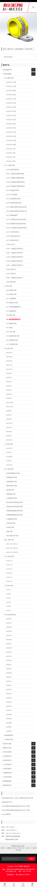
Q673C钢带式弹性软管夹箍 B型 (17, 207)
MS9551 (9, 681)
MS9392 (9, 394)
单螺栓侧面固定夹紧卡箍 (15, 510)
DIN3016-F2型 (11, 124)
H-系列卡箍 (28, 49)
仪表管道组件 (7, 768)
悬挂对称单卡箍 (12, 486)
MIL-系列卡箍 (9, 540)
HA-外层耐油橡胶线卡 (14, 307)
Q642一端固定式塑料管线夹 (15, 178)
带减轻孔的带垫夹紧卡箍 (15, 506)
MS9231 (9, 664)
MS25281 (9, 440)
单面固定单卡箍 (12, 477)
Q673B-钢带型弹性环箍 (14, 203)
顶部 (32, 886)
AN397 (9, 594)
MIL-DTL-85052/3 (12, 552)
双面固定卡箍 (11, 494)
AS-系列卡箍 (9, 444)
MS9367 (9, 677)
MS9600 (9, 723)
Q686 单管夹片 (11, 269)
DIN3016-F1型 (11, 128)
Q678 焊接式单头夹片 (13, 236)
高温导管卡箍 (11, 523)
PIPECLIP (21, 848)
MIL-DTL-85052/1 (12, 544)
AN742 (9, 602)
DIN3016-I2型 (11, 153)
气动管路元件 (7, 756)
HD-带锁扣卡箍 (11, 294)
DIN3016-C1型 (11, 103)
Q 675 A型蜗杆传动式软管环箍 (16, 219)
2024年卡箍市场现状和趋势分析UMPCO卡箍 (16, 810)
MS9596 (9, 706)
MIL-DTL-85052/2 (12, 548)
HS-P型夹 (10, 327)
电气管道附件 (7, 752)
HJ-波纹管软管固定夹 (14, 319)
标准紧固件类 (7, 70)
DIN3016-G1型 (11, 132)
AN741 (9, 598)
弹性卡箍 (9, 531)
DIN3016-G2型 (11, 140)
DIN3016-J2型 (11, 161)
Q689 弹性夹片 (11, 282)
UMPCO (3, 848)
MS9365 (9, 669)
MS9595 (9, 702)
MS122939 (10, 406)
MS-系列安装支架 (10, 614)
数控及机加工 (7, 785)
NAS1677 (9, 573)
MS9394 (9, 431)
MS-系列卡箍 (9, 348)
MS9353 (9, 415)
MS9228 (9, 652)
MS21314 (9, 423)
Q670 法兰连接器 (12, 194)
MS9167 (9, 644)
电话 (13, 886)
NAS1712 (9, 581)
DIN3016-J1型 (11, 157)
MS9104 (9, 631)
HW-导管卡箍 (11, 332)
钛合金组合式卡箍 (12, 535)
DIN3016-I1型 (11, 149)
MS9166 (9, 639)
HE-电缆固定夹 (11, 311)
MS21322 (9, 365)
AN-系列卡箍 (9, 585)
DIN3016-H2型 (11, 144)
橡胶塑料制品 (7, 781)
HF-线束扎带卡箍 (12, 302)
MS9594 (9, 698)
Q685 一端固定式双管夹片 (15, 265)
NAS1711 (9, 577)
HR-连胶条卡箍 (11, 290)
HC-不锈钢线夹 (11, 298)
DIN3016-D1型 (11, 111)
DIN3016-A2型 (11, 82)
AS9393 (9, 461)
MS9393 (9, 398)
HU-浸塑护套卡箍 (12, 340)
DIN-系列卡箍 (9, 78)
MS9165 (9, 635)
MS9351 (9, 382)
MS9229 (9, 656)
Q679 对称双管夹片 (13, 240)
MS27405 (9, 357)
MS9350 (9, 377)
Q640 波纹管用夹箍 (13, 169)
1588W (27, 848)
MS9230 (9, 660)
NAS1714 (9, 565)
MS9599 (9, 718)
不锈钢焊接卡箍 (12, 519)
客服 (23, 886)
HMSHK (18, 850)
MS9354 (9, 419)
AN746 (9, 606)
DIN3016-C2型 (11, 99)
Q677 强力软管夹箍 (13, 232)
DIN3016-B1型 (11, 94)
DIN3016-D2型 (11, 107)
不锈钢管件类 (7, 773)
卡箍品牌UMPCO (7, 802)
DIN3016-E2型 (11, 115)
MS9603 (9, 731)
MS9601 (9, 727)
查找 (31, 859)
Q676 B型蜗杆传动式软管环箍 (16, 223)
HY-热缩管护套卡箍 (13, 336)
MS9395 (9, 436)
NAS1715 (9, 560)
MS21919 (9, 352)
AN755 (9, 610)
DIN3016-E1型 (11, 119)
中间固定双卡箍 (12, 498)
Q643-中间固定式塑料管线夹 (16, 182)
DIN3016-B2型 (11, 90)
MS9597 (9, 710)
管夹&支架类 (7, 743)
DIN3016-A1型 (11, 86)
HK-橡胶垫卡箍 (11, 323)
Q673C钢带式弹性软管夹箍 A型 (17, 211)
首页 (4, 49)
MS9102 (9, 623)
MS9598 (9, 714)
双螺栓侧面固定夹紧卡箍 (15, 515)
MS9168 (9, 648)
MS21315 (9, 427)
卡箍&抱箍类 (19, 49)
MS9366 (9, 673)
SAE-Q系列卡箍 (10, 165)
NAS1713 (9, 569)
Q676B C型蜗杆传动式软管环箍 (17, 228)
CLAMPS (33, 848)
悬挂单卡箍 (10, 490)
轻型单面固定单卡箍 (13, 473)
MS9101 (9, 619)
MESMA (14, 848)
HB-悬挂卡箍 (11, 315)
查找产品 (10, 49)
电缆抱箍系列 (9, 735)
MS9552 (9, 685)
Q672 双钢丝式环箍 (13, 190)
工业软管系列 (7, 777)
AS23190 (9, 465)
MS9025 (9, 411)
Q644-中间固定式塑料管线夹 (16, 186)
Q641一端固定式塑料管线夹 (15, 174)
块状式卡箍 (10, 527)
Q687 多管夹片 (11, 273)
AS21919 (9, 448)
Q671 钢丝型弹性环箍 (13, 198)
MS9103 (9, 627)
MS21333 (9, 369)
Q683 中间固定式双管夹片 (15, 257)
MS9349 (9, 373)
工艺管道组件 (7, 764)
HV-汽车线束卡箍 (12, 344)
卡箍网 (9, 848)
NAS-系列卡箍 (9, 556)
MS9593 (9, 694)
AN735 (9, 590)
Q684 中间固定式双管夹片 (15, 261)
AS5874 (9, 452)
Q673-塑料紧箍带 (12, 215)
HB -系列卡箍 (9, 469)
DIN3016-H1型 (11, 136)
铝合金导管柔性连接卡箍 (15, 502)
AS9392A (9, 456)
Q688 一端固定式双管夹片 (15, 278)
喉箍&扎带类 (7, 748)
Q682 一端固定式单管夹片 (15, 253)
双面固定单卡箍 (12, 481)
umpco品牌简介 (6, 814)
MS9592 (9, 689)
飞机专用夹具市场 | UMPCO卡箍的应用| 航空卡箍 (17, 798)
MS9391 (9, 390)
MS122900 (10, 402)
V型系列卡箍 (9, 739)
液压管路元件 (7, 760)
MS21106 (9, 361)
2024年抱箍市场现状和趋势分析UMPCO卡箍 (16, 806)
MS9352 (9, 386)
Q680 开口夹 (11, 244)
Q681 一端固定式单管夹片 (15, 248)
